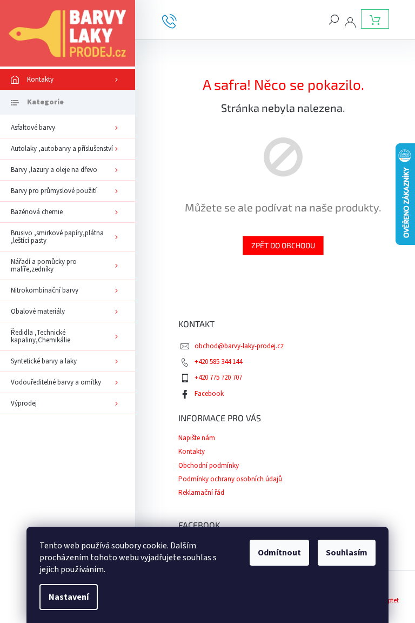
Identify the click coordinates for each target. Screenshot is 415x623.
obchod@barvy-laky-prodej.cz (239, 346)
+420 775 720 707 (218, 377)
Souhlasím (346, 553)
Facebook (209, 394)
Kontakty (191, 451)
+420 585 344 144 (218, 362)
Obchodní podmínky (208, 465)
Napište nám (196, 438)
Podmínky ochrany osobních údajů (230, 479)
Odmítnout (279, 553)
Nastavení (69, 597)
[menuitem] (67, 79)
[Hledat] (334, 19)
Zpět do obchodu (283, 245)
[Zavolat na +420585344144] (177, 20)
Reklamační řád (201, 493)
